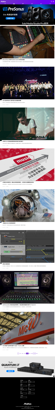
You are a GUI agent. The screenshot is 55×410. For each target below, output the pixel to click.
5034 (29, 353)
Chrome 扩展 (31, 406)
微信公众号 (23, 406)
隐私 (36, 406)
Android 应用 (19, 406)
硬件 (23, 3)
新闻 (14, 3)
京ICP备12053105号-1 (24, 408)
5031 (22, 353)
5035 (32, 353)
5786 (36, 353)
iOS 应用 (17, 406)
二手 (50, 3)
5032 (25, 353)
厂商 (5, 3)
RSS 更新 (28, 406)
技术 (41, 3)
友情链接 (38, 406)
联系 (34, 406)
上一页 (20, 353)
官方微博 (26, 406)
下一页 (34, 353)
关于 (33, 406)
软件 (32, 3)
